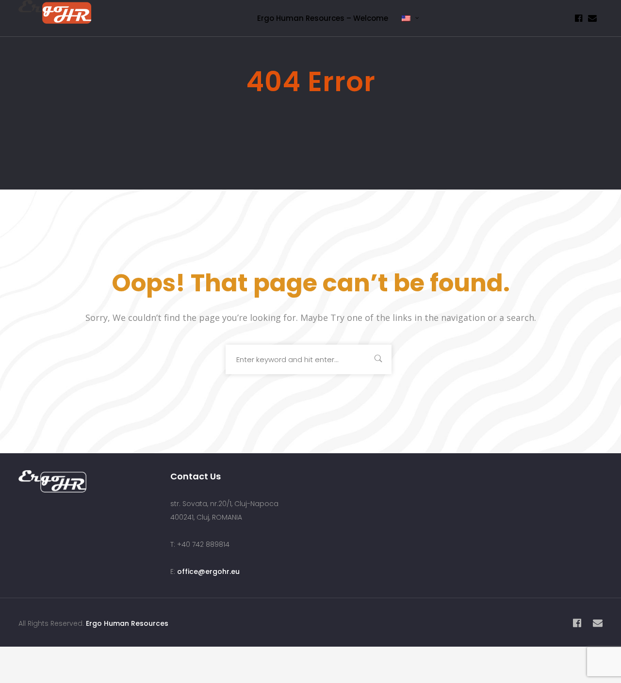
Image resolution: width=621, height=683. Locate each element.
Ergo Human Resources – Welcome (322, 18)
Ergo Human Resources (127, 623)
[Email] (592, 18)
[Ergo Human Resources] (54, 15)
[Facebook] (578, 18)
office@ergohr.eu (208, 571)
